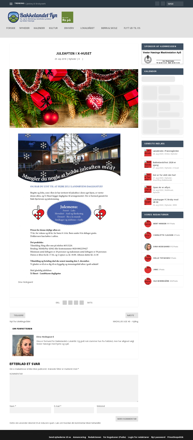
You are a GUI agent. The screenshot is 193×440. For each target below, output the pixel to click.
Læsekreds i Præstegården (166, 151)
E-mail (57, 406)
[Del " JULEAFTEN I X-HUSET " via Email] (76, 302)
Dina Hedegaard (25, 282)
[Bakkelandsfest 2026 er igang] (147, 164)
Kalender (39, 28)
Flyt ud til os (132, 28)
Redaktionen (94, 437)
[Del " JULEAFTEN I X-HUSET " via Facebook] (65, 302)
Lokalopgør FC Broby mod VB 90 (165, 200)
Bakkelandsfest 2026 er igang (164, 163)
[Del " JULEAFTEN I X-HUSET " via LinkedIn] (70, 302)
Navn (13, 406)
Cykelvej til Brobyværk (35, 3)
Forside (10, 28)
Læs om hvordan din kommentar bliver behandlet (78, 423)
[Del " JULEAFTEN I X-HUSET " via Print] (81, 302)
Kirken (167, 154)
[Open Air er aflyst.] (147, 189)
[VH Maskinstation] (162, 63)
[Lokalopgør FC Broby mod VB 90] (147, 201)
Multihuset (169, 190)
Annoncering (79, 437)
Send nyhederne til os (60, 437)
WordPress (49, 433)
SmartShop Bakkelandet (162, 180)
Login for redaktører (138, 437)
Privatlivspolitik (175, 437)
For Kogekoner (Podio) (114, 437)
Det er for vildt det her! (164, 175)
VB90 (175, 205)
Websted (101, 406)
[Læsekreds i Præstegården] (147, 152)
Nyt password (158, 437)
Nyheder (24, 28)
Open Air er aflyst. (162, 187)
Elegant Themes (27, 433)
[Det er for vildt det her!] (147, 176)
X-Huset (176, 168)
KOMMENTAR (16, 373)
